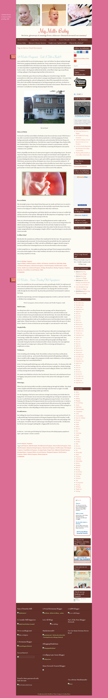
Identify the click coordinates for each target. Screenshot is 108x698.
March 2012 (79, 372)
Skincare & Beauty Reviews (37, 43)
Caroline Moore (66, 694)
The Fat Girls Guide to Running (81, 523)
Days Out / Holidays (80, 418)
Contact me (52, 40)
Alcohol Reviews (22, 40)
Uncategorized (79, 482)
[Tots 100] (78, 500)
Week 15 (25, 454)
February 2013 (79, 350)
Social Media (79, 472)
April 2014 (78, 320)
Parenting (78, 448)
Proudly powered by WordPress (45, 694)
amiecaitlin (78, 287)
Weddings (78, 487)
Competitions (79, 411)
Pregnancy (29, 261)
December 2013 (79, 329)
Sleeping (78, 470)
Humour (24, 443)
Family (77, 424)
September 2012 (80, 361)
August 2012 (79, 363)
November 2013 (79, 331)
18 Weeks (23, 263)
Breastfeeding (79, 403)
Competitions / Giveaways (38, 40)
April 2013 (78, 346)
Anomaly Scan (52, 263)
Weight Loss (79, 489)
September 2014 (80, 309)
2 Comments (20, 272)
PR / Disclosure (83, 40)
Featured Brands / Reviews (67, 40)
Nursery (78, 446)
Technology (78, 474)
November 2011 (79, 378)
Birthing (24, 261)
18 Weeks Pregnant (31, 263)
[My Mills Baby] (54, 25)
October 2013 (79, 333)
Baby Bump (60, 263)
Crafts (77, 413)
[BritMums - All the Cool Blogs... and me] (53, 613)
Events (77, 422)
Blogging (78, 401)
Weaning (78, 485)
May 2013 (78, 344)
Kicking (43, 268)
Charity (77, 405)
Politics (77, 454)
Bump (64, 263)
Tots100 (78, 503)
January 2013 (79, 352)
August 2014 (79, 311)
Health (77, 435)
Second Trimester (34, 270)
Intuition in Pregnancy (34, 268)
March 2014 (79, 322)
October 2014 (79, 307)
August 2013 (79, 337)
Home (77, 437)
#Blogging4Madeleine (50, 644)
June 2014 (78, 316)
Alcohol (77, 394)
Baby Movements (33, 446)
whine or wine (79, 513)
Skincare (78, 467)
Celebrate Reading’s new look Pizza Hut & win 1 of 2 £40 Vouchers (83, 142)
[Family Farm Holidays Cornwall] (25, 624)
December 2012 (80, 354)
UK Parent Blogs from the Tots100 (82, 532)
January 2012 (79, 374)
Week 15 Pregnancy (32, 454)
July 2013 (78, 339)
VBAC (41, 270)
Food (77, 431)
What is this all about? (76, 43)
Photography (79, 452)
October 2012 (79, 359)
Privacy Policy (21, 43)
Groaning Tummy (42, 450)
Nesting (56, 268)
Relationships (79, 461)
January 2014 (79, 326)
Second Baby (26, 270)
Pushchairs (78, 459)
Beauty (77, 396)
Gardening (78, 433)
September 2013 (80, 335)
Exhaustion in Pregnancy (37, 265)
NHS (77, 444)
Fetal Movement (58, 265)
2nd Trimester (45, 263)
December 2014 (80, 303)
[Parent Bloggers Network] (24, 646)
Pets (77, 450)
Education (78, 420)
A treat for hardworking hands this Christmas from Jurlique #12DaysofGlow (83, 148)
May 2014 (78, 318)
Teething (78, 476)
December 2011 (79, 376)
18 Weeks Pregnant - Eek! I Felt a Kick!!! (39, 57)
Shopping (78, 465)
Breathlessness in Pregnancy (45, 446)
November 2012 (80, 357)
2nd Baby (38, 263)
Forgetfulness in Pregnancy (30, 450)
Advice (77, 392)
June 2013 (78, 341)
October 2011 (79, 380)
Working (78, 491)
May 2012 (78, 370)
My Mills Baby (54, 30)
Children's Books (80, 409)
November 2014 (80, 305)
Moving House (49, 268)
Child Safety (78, 407)
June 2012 (78, 367)
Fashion (77, 426)
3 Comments (20, 456)
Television (78, 478)
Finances (78, 429)
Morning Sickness (21, 452)
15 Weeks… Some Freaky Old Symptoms (38, 280)
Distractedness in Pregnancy (60, 446)
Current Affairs (79, 416)
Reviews (78, 463)
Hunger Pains (50, 450)
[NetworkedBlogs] (82, 177)
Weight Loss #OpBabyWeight (57, 43)
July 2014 (78, 313)
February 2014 (79, 324)
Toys (77, 480)
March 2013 (78, 348)
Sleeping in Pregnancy (52, 452)
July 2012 (78, 365)
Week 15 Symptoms (42, 454)
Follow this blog (82, 205)
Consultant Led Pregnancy (24, 265)
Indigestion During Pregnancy (62, 450)
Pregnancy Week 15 (31, 452)
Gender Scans (25, 268)
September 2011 (79, 382)
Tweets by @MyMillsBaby (80, 166)
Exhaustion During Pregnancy (34, 448)
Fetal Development (49, 265)
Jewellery (78, 442)
